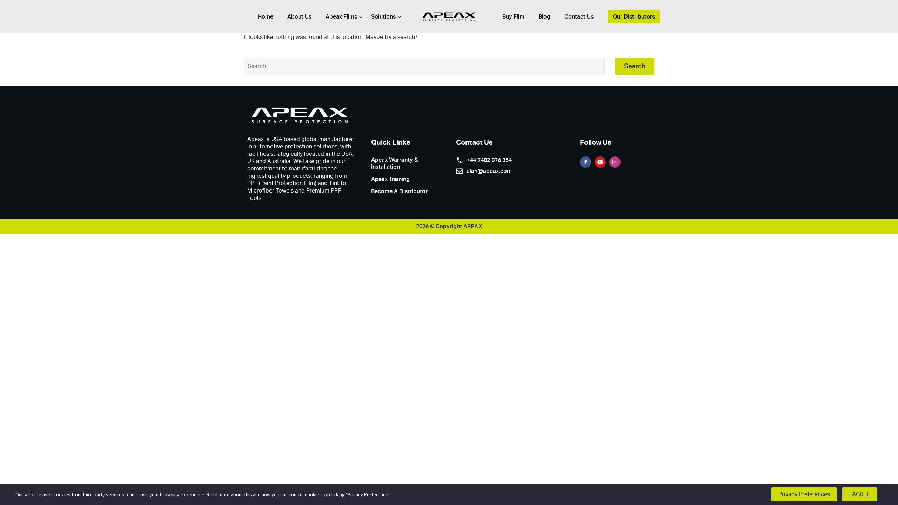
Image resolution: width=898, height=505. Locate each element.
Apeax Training (390, 179)
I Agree (859, 494)
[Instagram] (615, 162)
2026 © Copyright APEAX (449, 226)
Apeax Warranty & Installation (394, 163)
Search (634, 66)
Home (265, 16)
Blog (544, 16)
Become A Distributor (399, 191)
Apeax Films (341, 16)
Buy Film (513, 16)
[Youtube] (600, 162)
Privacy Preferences (804, 494)
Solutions (383, 16)
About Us (299, 16)
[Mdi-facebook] (585, 162)
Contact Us (579, 16)
